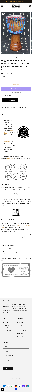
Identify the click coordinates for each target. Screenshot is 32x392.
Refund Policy (6, 322)
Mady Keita (10, 158)
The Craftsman (20, 328)
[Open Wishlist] (2, 389)
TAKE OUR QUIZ (10, 100)
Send (7, 368)
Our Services (20, 322)
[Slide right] (19, 57)
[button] (2, 6)
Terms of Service (7, 328)
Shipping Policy (7, 330)
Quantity (3, 76)
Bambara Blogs (20, 336)
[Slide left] (12, 57)
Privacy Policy (6, 325)
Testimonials (20, 333)
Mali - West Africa (21, 330)
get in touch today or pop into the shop (17, 234)
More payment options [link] (16, 92)
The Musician (20, 325)
